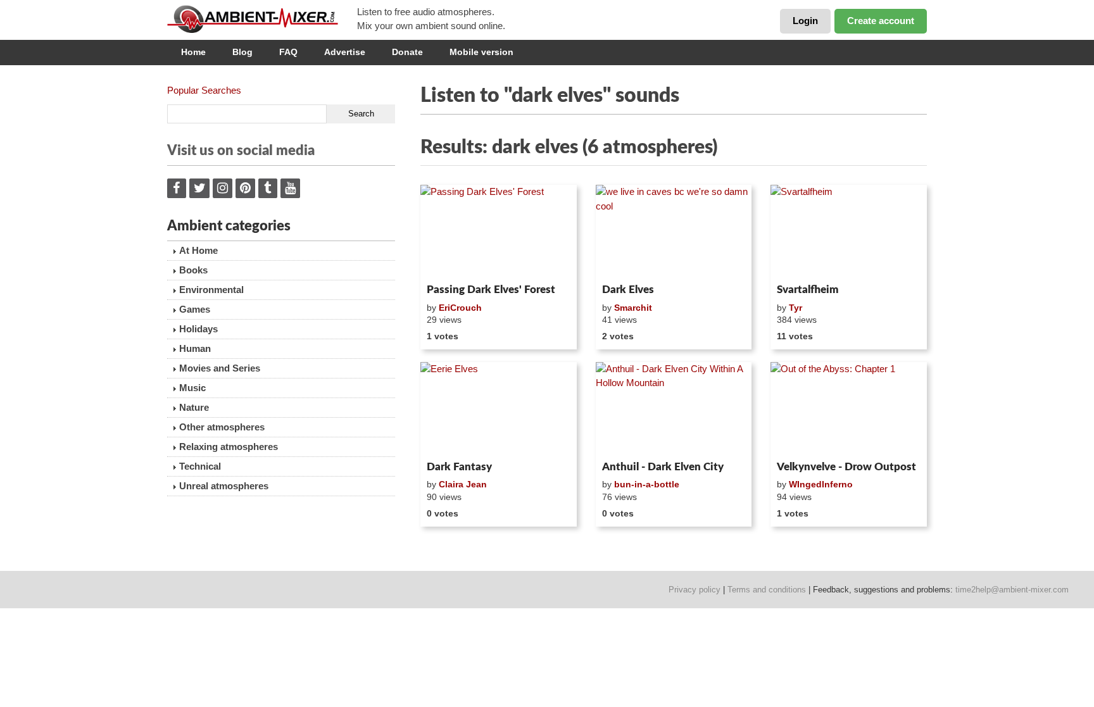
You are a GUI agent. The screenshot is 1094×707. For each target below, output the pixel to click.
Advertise (344, 52)
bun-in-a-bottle (646, 484)
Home (193, 52)
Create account (880, 20)
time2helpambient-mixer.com (1012, 589)
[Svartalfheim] (848, 231)
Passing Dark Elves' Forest (491, 289)
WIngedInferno (821, 484)
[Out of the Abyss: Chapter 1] (848, 409)
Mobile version (481, 52)
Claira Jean (463, 484)
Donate (407, 52)
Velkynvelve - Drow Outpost (846, 466)
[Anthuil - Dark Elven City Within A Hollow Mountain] (674, 409)
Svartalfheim (807, 289)
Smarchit (633, 308)
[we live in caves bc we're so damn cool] (674, 231)
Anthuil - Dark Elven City (663, 466)
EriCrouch (460, 308)
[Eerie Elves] (498, 409)
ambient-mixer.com (262, 19)
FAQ (288, 52)
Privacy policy (694, 589)
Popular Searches (204, 90)
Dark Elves (628, 289)
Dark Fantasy (459, 466)
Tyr (795, 308)
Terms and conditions (766, 589)
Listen (451, 262)
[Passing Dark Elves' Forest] (498, 231)
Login (805, 20)
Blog (242, 52)
